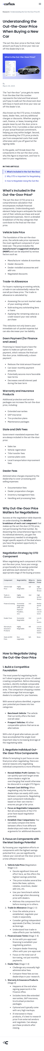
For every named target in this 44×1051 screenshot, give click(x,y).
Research (6, 12)
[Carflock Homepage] (9, 4)
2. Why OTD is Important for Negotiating (22, 176)
